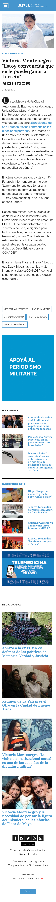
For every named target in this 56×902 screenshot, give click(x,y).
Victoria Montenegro (16, 309)
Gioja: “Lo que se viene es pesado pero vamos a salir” (40, 493)
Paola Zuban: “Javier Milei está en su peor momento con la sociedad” (40, 441)
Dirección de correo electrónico (27, 878)
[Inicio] (32, 5)
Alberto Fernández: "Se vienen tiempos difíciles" (40, 541)
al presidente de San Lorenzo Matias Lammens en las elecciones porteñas (27, 127)
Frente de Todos (37, 317)
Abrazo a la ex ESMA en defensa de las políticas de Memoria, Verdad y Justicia (25, 652)
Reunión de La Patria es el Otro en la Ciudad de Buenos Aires (26, 705)
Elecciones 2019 (12, 53)
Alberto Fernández (15, 324)
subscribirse (28, 844)
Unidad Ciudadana (14, 317)
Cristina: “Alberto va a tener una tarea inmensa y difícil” (40, 525)
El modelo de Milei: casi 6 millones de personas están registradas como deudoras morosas (40, 423)
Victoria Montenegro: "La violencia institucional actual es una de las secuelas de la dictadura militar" (26, 760)
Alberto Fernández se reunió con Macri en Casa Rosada (40, 509)
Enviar (28, 891)
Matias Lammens (41, 309)
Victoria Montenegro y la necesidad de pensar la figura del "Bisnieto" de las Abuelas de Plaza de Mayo (27, 818)
